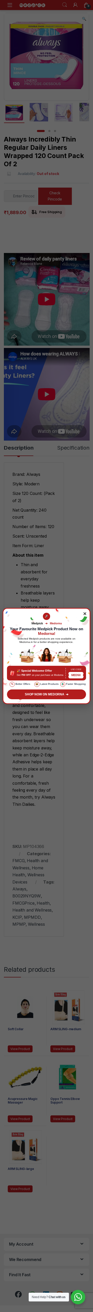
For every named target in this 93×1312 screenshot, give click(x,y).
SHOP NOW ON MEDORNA (46, 694)
